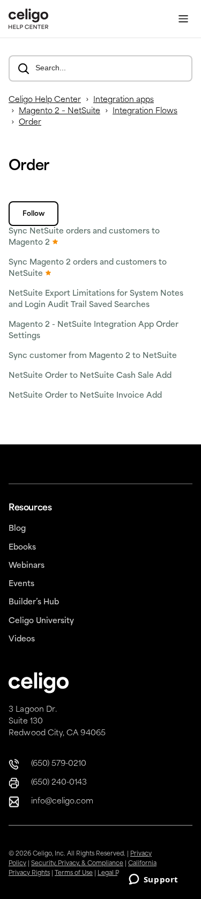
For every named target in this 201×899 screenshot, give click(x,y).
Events (21, 584)
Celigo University (41, 621)
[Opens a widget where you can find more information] (153, 880)
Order (30, 123)
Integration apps (123, 100)
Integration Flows (145, 111)
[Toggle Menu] (183, 19)
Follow (33, 214)
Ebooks (22, 548)
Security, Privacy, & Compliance (77, 864)
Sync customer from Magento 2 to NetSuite (93, 356)
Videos (22, 639)
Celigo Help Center (45, 100)
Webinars (26, 566)
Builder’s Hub (34, 602)
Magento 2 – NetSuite (59, 111)
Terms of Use (74, 873)
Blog (17, 529)
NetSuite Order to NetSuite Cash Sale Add (90, 376)
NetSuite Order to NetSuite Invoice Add (85, 396)
